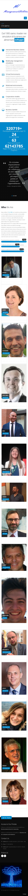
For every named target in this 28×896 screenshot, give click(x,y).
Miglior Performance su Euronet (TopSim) (14, 149)
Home (2, 23)
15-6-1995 (10, 212)
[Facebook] (2, 856)
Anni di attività (14, 137)
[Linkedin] (5, 856)
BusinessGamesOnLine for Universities (10, 829)
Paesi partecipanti (14, 143)
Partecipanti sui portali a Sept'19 (14, 131)
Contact (24, 894)
